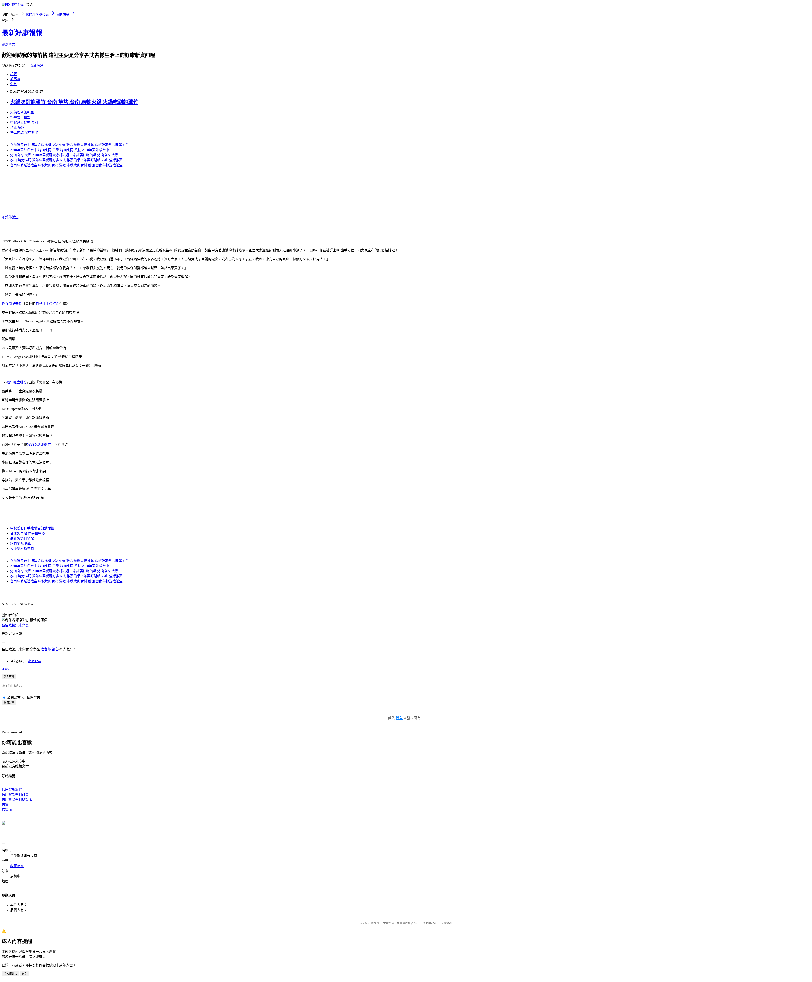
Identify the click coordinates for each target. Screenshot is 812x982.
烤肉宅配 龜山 (20, 543)
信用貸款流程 (12, 789)
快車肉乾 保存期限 (24, 132)
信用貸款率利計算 (15, 794)
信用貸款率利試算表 (17, 799)
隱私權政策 (430, 923)
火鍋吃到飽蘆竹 (39, 444)
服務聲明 (446, 923)
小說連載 (34, 661)
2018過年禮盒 (20, 117)
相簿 (13, 74)
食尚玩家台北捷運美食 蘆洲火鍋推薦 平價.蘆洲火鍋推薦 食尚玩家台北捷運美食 (69, 145)
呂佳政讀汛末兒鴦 (15, 625)
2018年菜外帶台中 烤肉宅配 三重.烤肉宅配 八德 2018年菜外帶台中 (59, 150)
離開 (24, 973)
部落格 (15, 79)
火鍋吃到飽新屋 (22, 112)
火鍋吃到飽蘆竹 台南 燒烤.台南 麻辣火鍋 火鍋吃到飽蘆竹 (74, 102)
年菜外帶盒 (10, 217)
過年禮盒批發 (17, 382)
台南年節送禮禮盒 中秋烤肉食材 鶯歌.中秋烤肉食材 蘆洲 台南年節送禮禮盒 (66, 165)
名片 (13, 84)
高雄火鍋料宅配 (22, 538)
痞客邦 (46, 649)
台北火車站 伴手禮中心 (27, 533)
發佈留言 (8, 702)
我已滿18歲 (10, 973)
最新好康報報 (22, 33)
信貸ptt (7, 809)
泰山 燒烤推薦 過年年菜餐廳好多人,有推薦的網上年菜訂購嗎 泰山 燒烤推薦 (66, 160)
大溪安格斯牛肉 (22, 548)
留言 (55, 649)
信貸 (5, 804)
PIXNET (374, 923)
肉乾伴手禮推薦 (47, 303)
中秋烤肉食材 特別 (24, 122)
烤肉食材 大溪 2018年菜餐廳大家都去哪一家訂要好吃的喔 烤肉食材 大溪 (64, 155)
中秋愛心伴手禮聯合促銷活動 (32, 528)
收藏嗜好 (36, 65)
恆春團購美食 (12, 303)
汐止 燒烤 (17, 127)
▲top (5, 668)
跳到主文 (8, 44)
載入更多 (8, 676)
